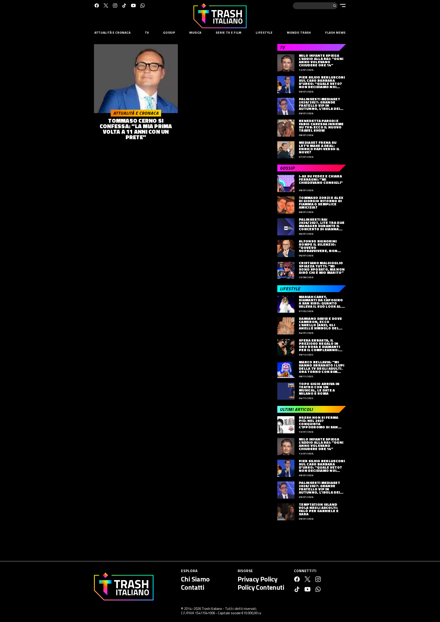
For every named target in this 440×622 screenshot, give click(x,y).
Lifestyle (264, 32)
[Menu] (343, 5)
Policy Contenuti (261, 587)
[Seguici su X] (105, 5)
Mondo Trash (299, 32)
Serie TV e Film (229, 32)
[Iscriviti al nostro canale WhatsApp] (142, 5)
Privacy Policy (258, 579)
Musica (195, 32)
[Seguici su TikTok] (124, 5)
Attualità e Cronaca (112, 32)
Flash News (335, 32)
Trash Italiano (212, 608)
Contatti (192, 587)
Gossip (169, 32)
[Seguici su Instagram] (115, 5)
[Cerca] (335, 6)
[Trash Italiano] (124, 586)
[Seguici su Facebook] (96, 5)
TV (147, 32)
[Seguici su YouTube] (133, 5)
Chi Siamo (195, 579)
